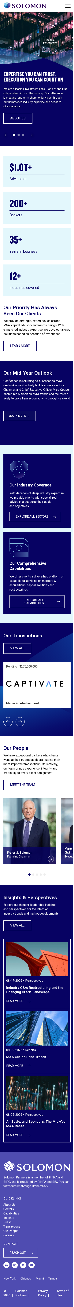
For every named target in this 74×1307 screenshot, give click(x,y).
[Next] (32, 135)
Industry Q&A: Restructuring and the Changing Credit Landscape (34, 990)
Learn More (20, 346)
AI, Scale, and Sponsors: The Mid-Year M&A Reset (36, 1124)
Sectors (8, 1209)
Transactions (11, 1226)
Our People (10, 1231)
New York (9, 1278)
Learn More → (19, 415)
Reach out (18, 1252)
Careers (8, 1235)
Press (7, 1222)
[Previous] (5, 135)
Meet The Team (22, 785)
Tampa (52, 1278)
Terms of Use (63, 1293)
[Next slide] (20, 721)
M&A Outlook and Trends (26, 1057)
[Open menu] (68, 6)
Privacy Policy (43, 1293)
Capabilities (11, 1213)
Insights (8, 1218)
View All (20, 649)
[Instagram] (15, 1265)
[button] (14, 135)
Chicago (25, 1278)
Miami (40, 1278)
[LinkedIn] (6, 1265)
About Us (18, 118)
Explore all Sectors (32, 516)
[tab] (29, 874)
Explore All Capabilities (34, 601)
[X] (23, 1265)
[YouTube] (31, 1265)
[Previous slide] (8, 721)
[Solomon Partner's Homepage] (24, 6)
